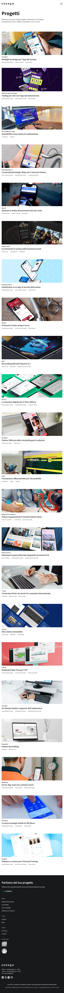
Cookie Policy (17, 984)
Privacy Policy (10, 984)
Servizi (3, 898)
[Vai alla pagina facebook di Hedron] (9, 977)
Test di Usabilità (6, 908)
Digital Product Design (8, 902)
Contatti (4, 934)
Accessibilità (5, 905)
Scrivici (9, 891)
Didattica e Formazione (8, 911)
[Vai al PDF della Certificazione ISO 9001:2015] (32, 943)
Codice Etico (28, 984)
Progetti (4, 919)
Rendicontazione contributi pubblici (49, 984)
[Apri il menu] (61, 4)
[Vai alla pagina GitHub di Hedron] (12, 977)
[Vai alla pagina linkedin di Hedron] (3, 977)
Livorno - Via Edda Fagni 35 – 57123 (11, 971)
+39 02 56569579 (8, 973)
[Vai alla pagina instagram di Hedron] (6, 977)
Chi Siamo (4, 931)
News (3, 922)
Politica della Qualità (36, 984)
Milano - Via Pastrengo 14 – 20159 (11, 969)
